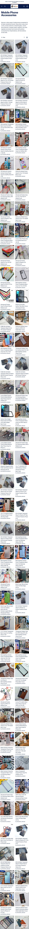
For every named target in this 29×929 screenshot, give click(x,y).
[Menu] (1, 6)
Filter (4, 37)
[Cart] (27, 6)
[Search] (5, 6)
